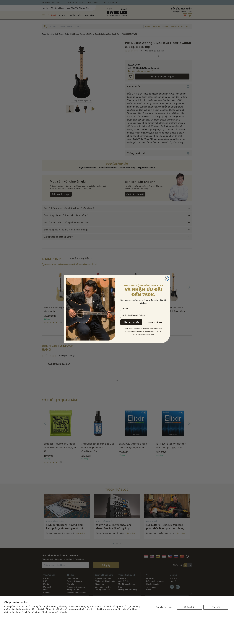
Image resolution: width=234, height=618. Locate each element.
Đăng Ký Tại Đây (131, 322)
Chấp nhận (189, 607)
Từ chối (216, 607)
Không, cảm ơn (155, 322)
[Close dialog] (166, 278)
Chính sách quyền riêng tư (54, 612)
